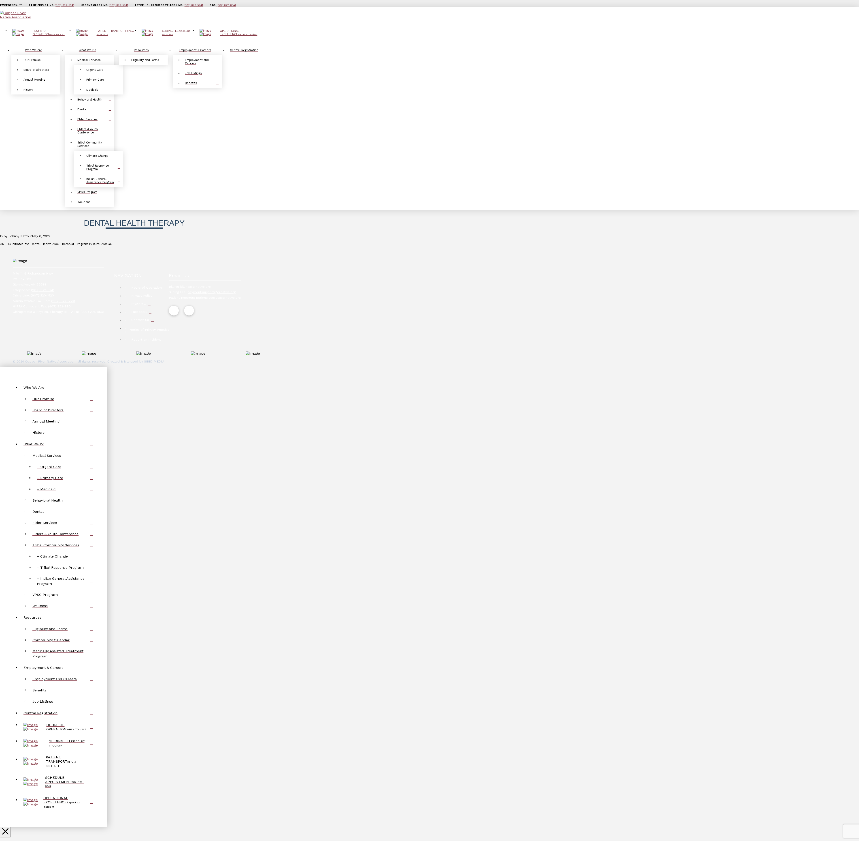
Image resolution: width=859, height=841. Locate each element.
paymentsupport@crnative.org (211, 292)
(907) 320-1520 (42, 295)
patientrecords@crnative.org (218, 297)
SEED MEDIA (154, 361)
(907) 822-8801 (63, 301)
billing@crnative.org (195, 286)
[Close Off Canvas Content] (5, 832)
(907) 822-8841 (226, 5)
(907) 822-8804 (60, 306)
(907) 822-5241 (118, 5)
